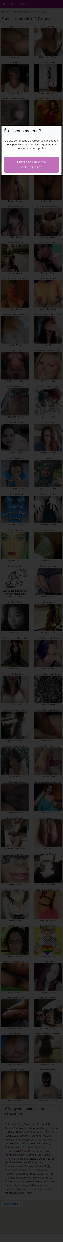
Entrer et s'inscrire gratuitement (31, 164)
